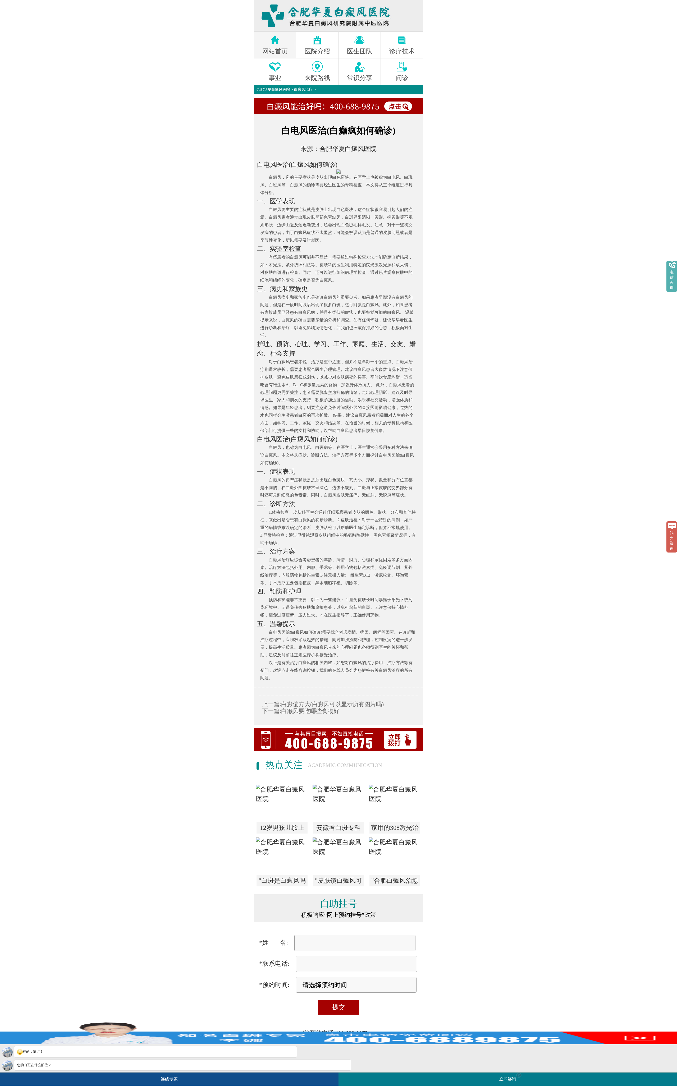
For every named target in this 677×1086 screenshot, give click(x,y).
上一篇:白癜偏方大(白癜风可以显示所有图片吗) (323, 704)
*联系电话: (274, 963)
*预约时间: (274, 984)
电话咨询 (672, 280)
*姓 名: (273, 942)
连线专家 (169, 1079)
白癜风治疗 (303, 89)
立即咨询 (509, 1077)
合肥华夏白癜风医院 (273, 89)
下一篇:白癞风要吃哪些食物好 (300, 711)
